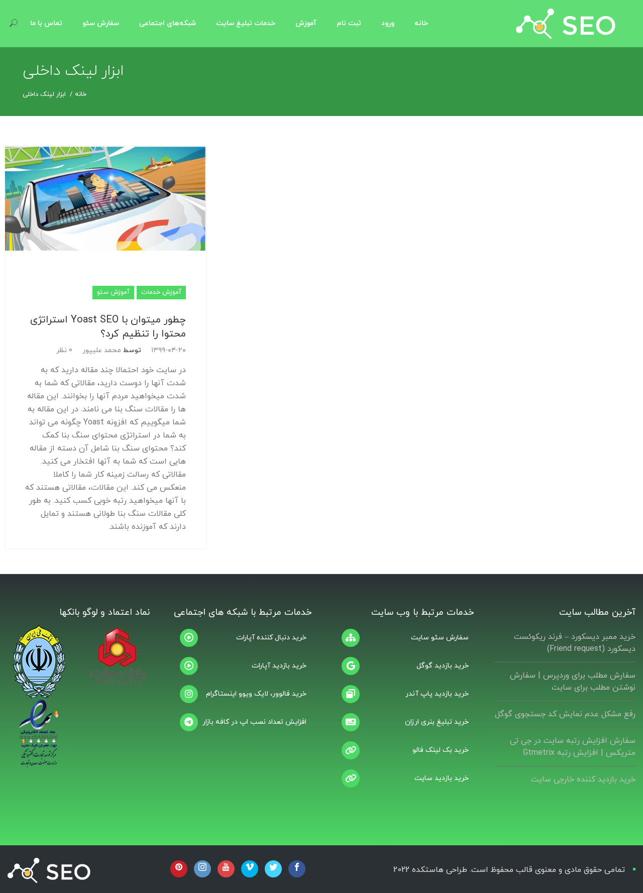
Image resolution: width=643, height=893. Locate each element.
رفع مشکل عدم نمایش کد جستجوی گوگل (565, 714)
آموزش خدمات (161, 292)
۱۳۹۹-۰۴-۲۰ (168, 350)
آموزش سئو (113, 292)
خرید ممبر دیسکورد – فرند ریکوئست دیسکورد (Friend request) (574, 642)
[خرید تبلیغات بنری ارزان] (403, 722)
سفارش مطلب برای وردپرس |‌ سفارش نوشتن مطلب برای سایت (572, 681)
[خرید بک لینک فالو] (403, 750)
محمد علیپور (101, 350)
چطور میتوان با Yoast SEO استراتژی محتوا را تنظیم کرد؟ (108, 327)
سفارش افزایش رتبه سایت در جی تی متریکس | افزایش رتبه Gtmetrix (572, 746)
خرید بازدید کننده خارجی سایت (583, 779)
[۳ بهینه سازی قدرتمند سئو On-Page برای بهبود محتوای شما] (403, 638)
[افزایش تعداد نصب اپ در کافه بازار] (241, 722)
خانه (80, 94)
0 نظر (64, 350)
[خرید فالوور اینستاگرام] (241, 694)
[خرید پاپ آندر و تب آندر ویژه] (403, 694)
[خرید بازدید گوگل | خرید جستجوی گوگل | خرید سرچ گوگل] (403, 666)
